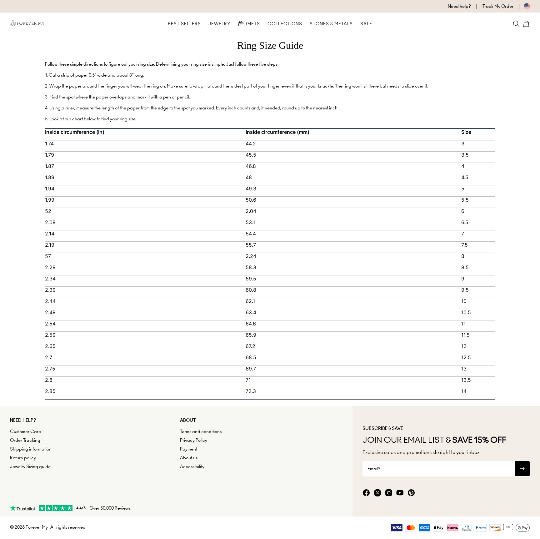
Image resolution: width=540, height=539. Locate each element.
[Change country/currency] (521, 6)
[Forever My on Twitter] (377, 493)
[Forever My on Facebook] (366, 493)
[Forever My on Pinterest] (411, 493)
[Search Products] (516, 24)
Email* (374, 468)
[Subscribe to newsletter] (522, 468)
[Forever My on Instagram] (388, 493)
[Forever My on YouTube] (400, 493)
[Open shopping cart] (526, 24)
